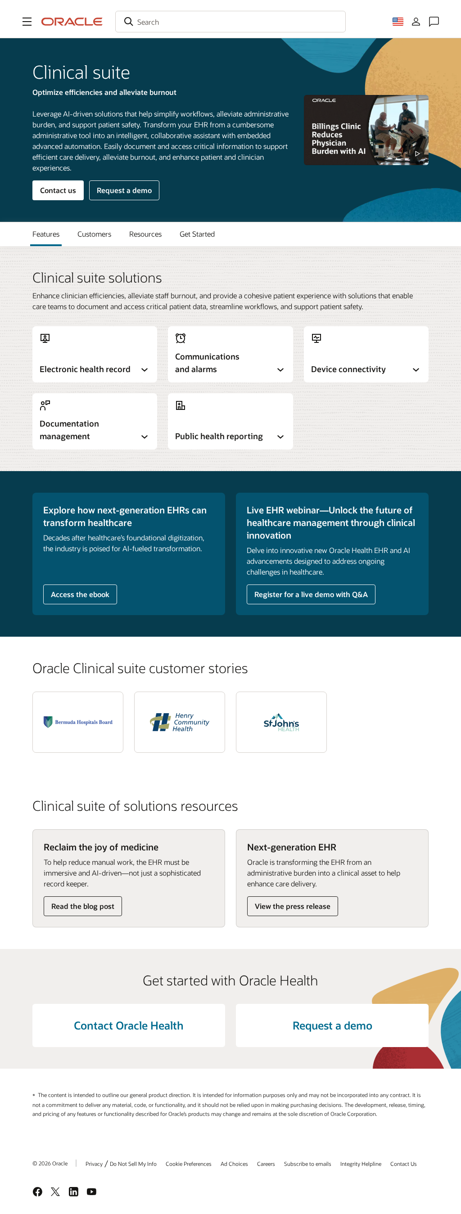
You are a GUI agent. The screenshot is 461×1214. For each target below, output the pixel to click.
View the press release (292, 906)
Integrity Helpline (360, 1163)
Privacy (94, 1163)
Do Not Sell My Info (133, 1163)
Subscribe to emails (307, 1163)
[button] (27, 21)
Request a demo (124, 190)
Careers (266, 1163)
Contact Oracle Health (129, 1025)
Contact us (58, 190)
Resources (145, 233)
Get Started (197, 233)
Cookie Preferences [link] (189, 1163)
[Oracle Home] (72, 21)
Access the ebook (80, 594)
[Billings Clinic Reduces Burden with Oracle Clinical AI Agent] (366, 130)
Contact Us (403, 1163)
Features (45, 233)
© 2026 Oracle (50, 1163)
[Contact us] (434, 21)
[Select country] (398, 21)
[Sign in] (416, 21)
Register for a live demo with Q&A (311, 594)
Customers (94, 233)
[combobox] (230, 21)
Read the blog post (82, 906)
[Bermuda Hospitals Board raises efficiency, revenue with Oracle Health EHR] (78, 722)
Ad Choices (234, 1163)
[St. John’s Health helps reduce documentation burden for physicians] (281, 722)
